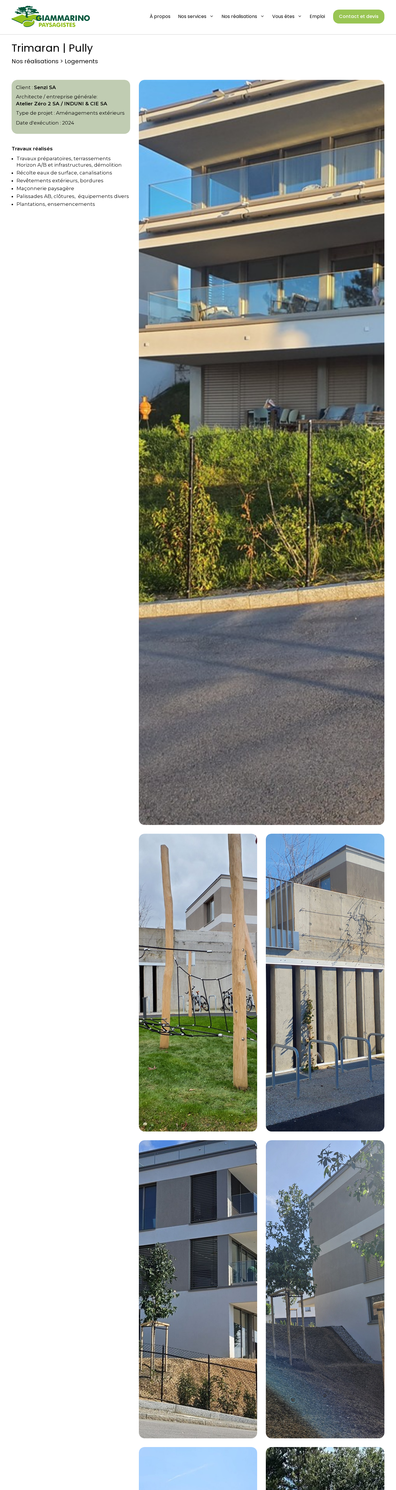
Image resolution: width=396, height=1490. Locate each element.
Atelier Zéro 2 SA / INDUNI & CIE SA (61, 104)
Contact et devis (359, 16)
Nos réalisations (239, 16)
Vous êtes (283, 16)
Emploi (317, 16)
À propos (160, 16)
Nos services (192, 16)
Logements (81, 61)
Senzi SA (45, 87)
